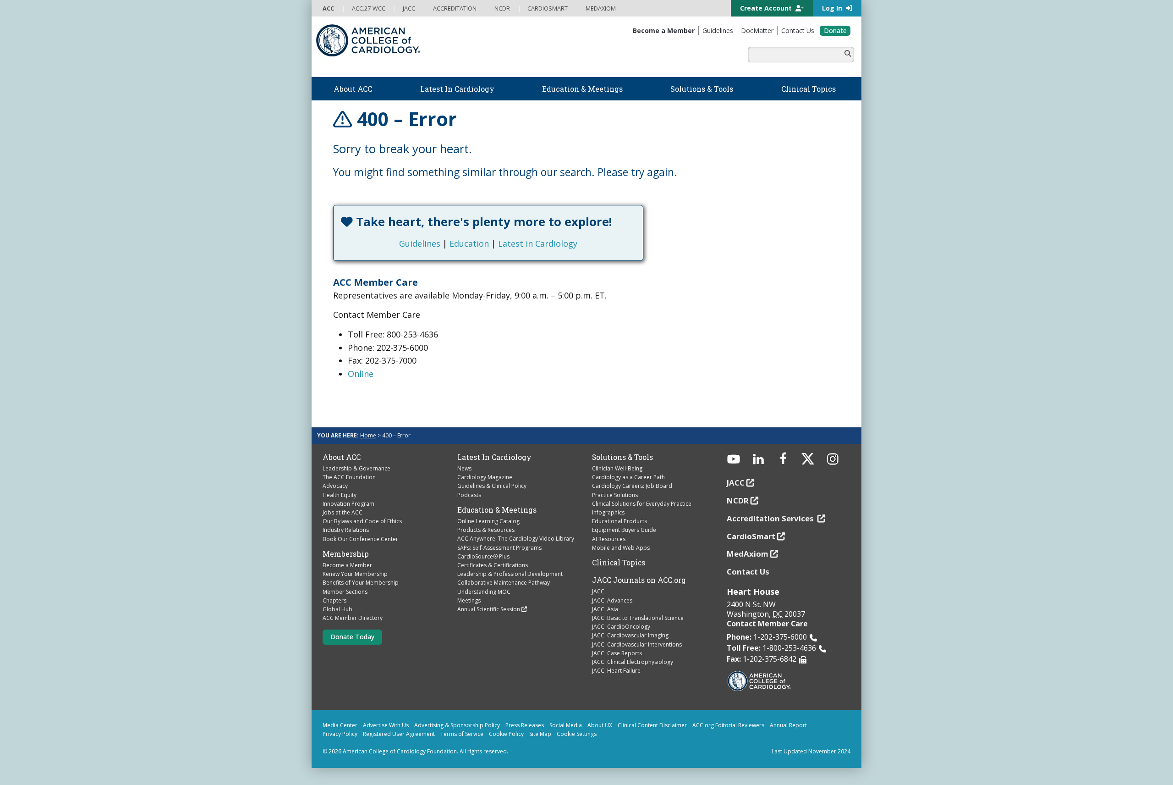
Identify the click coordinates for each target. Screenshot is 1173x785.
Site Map (540, 734)
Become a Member (347, 565)
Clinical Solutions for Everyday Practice (641, 504)
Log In (833, 8)
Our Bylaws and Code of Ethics (362, 521)
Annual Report (788, 725)
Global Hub (337, 609)
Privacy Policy (340, 734)
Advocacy (335, 486)
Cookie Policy (506, 734)
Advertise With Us (386, 725)
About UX (599, 725)
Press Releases (524, 725)
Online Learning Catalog (488, 521)
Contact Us (748, 571)
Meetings (469, 600)
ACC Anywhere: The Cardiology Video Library (515, 538)
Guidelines (419, 243)
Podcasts (469, 495)
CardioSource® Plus (483, 556)
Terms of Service (461, 734)
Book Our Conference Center (360, 539)
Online (360, 373)
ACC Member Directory (353, 618)
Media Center (340, 725)
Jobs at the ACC (342, 512)
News (464, 468)
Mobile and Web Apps (621, 548)
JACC (598, 591)
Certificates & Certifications (492, 565)
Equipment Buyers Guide (624, 530)
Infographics (608, 512)
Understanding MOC (483, 592)
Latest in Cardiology (537, 243)
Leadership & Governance (356, 468)
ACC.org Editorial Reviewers (728, 725)
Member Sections (345, 592)
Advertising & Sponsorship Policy (457, 725)
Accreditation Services (771, 518)
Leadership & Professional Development (510, 574)
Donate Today (352, 636)
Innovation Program (348, 504)
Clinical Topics (618, 562)
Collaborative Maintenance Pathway (503, 582)
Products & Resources (486, 530)
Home (368, 435)
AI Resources (608, 539)
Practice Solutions (615, 495)
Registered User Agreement (399, 734)
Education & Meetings (497, 509)
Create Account (767, 8)
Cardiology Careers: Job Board (632, 486)
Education (469, 243)
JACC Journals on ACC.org (639, 580)
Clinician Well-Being (617, 468)
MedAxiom (747, 553)
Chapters (334, 600)
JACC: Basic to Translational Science (638, 618)
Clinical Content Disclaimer (652, 725)
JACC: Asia (605, 609)
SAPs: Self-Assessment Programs (499, 548)
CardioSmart (751, 536)
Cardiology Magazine (484, 477)
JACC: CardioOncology (621, 626)
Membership (346, 553)
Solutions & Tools (622, 457)
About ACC (342, 457)
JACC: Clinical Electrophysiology (632, 662)
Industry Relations (346, 530)
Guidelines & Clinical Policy (491, 486)
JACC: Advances (612, 600)
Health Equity (339, 495)
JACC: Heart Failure (616, 670)
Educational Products (619, 521)
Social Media (565, 725)
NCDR (738, 500)
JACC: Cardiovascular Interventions (637, 644)
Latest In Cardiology (494, 457)
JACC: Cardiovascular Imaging (630, 635)
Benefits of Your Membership (361, 582)
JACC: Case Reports (617, 653)
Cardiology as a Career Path (628, 477)
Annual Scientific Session (488, 609)
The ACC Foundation (349, 477)
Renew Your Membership (355, 574)
